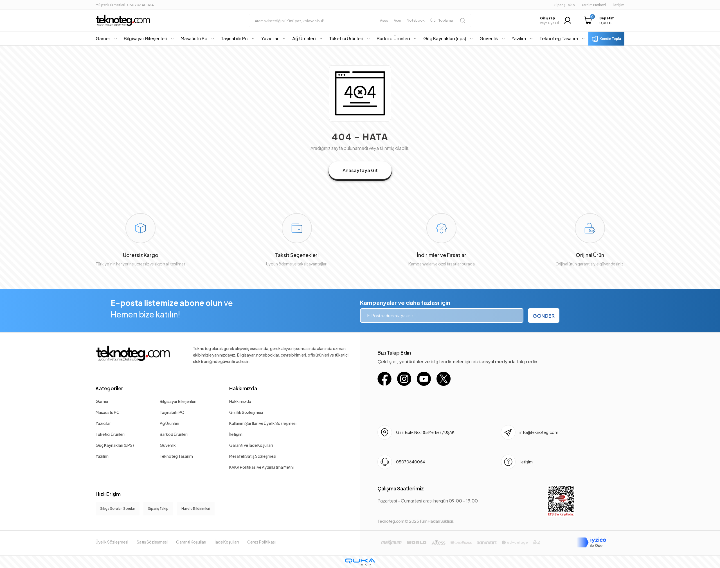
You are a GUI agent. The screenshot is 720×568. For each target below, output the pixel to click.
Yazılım (102, 456)
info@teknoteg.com (538, 432)
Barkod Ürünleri (174, 434)
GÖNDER (544, 315)
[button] (601, 20)
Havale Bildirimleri (195, 508)
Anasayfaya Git (360, 170)
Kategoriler (109, 388)
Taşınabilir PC (172, 412)
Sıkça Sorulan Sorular (117, 508)
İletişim (235, 434)
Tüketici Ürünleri (110, 434)
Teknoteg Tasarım (176, 456)
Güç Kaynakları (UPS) (115, 445)
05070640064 (410, 461)
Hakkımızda (243, 388)
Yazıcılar (103, 423)
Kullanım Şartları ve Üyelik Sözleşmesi (262, 423)
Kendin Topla (610, 39)
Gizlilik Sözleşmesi (246, 412)
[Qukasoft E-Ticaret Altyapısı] (360, 561)
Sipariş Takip (564, 5)
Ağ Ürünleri (169, 423)
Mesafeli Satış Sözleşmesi (252, 456)
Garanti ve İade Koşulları (251, 445)
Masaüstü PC (108, 412)
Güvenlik (168, 445)
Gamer (102, 401)
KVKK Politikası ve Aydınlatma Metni (261, 467)
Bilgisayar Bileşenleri (178, 401)
